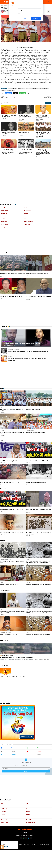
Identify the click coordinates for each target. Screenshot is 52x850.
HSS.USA (26, 216)
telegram (14, 754)
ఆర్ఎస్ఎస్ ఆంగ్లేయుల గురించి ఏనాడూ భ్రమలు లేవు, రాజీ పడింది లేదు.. (38, 584)
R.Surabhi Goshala (28, 227)
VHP (27, 803)
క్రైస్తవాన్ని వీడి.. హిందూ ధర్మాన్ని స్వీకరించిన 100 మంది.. (10, 482)
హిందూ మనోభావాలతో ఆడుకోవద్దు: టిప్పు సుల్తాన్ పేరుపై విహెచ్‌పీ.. (37, 461)
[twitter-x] (26, 838)
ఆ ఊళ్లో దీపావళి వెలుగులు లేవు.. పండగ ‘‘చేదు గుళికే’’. (9, 584)
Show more (47, 103)
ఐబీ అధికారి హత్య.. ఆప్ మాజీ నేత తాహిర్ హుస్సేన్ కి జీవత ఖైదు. (11, 296)
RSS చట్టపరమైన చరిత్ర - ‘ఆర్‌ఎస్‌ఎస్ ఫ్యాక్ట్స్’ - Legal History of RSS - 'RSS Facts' (12, 410)
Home (2, 5)
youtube (40, 751)
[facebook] (21, 838)
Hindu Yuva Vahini (5, 806)
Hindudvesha (4, 221)
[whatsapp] (24, 838)
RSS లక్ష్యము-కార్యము (44, 88)
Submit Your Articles (44, 844)
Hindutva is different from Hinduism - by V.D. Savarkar (12, 532)
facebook (14, 748)
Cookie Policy (35, 844)
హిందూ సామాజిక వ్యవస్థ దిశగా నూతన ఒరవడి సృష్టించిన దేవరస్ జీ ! (9, 116)
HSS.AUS (26, 218)
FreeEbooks (27, 207)
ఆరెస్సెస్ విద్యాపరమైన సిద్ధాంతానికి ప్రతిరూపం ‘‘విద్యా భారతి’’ (36, 432)
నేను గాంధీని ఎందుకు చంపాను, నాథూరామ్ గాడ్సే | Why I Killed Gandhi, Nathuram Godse (28, 351)
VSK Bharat (4, 213)
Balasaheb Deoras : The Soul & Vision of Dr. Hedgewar (9, 133)
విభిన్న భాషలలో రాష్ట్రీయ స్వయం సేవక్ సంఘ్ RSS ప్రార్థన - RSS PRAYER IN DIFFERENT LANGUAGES (27, 359)
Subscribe (35, 18)
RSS (27, 88)
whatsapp (40, 748)
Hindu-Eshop (4, 207)
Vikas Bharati (27, 210)
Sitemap (20, 844)
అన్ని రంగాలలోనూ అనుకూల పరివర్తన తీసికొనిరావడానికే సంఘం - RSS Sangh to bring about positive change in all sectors (25, 151)
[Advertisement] (26, 170)
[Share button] (28, 93)
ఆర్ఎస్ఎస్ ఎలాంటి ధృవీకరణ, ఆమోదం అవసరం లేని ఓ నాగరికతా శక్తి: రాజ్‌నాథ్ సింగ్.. (38, 297)
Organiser (26, 213)
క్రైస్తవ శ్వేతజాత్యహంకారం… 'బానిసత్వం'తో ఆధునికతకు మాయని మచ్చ (12, 561)
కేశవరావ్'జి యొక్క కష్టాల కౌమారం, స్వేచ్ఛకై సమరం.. (9, 634)
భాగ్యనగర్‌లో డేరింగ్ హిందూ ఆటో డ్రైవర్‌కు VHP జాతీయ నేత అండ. (11, 461)
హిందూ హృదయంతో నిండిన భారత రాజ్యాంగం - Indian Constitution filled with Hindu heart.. (38, 533)
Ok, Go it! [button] (5, 846)
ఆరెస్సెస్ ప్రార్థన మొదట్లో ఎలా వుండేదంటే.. (33, 409)
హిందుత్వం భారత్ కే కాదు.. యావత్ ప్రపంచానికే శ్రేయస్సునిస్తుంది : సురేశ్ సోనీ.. (38, 510)
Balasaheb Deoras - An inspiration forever (24, 133)
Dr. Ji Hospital (4, 224)
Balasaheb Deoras (12, 88)
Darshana (3, 216)
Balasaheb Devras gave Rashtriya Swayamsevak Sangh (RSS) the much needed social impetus (43, 117)
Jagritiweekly (4, 210)
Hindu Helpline (27, 224)
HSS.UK (3, 218)
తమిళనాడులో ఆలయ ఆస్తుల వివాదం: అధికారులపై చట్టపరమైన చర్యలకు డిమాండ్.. (12, 274)
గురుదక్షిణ (3, 90)
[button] (48, 1)
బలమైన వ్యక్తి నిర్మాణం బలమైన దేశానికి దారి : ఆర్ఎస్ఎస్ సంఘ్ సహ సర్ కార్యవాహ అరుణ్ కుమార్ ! (12, 612)
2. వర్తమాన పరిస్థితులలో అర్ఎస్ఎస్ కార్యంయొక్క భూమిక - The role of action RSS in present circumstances (42, 134)
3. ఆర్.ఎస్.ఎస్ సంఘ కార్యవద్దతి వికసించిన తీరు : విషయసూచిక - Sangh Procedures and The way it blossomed (8, 151)
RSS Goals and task (34, 88)
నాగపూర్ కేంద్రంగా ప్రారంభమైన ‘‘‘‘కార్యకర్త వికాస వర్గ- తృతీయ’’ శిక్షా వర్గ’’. (12, 433)
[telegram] (28, 838)
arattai (39, 754)
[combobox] (20, 13)
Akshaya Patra (4, 227)
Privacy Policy (27, 844)
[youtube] (31, 838)
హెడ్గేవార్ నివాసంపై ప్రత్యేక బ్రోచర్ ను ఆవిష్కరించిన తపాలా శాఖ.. (37, 273)
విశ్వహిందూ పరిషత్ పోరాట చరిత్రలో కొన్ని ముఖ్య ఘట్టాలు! (36, 482)
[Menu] (2, 1)
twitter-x (14, 751)
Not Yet (25, 18)
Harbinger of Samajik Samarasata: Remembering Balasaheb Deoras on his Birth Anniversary (26, 117)
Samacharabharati (28, 221)
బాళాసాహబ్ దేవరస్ (7, 5)
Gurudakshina (21, 88)
